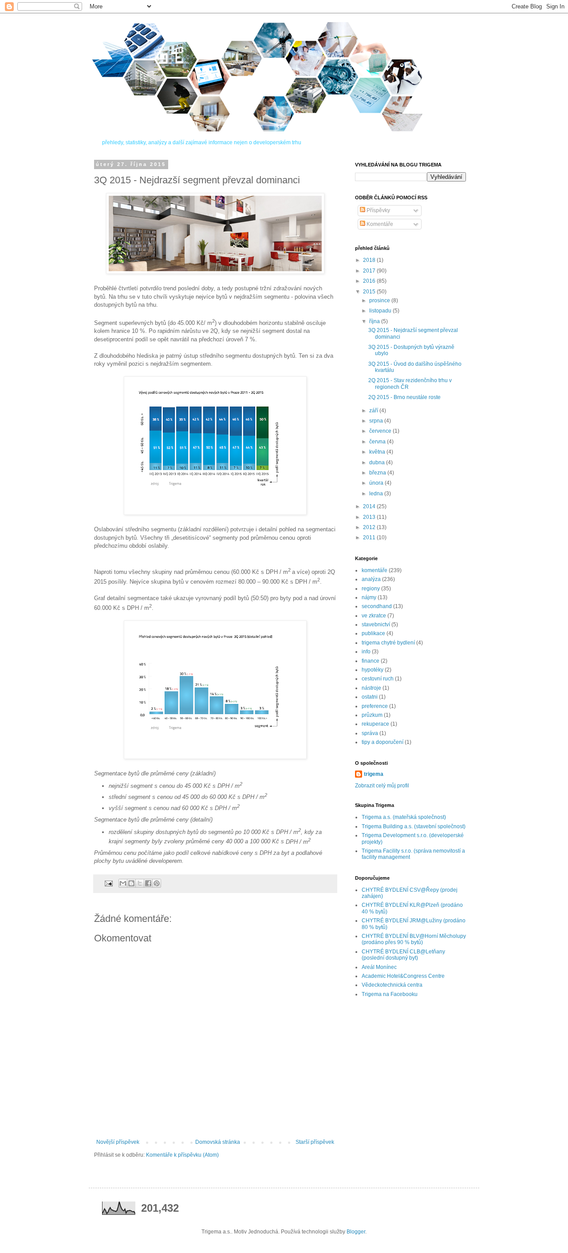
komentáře (374, 570)
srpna (376, 421)
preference (375, 706)
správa (370, 733)
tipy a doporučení (382, 742)
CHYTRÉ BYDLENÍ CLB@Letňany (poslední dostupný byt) (403, 955)
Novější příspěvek (117, 1142)
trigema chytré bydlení (388, 643)
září (374, 410)
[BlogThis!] (131, 883)
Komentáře (379, 224)
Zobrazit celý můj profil (382, 786)
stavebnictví (376, 624)
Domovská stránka (217, 1142)
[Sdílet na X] (139, 883)
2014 (370, 506)
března (378, 473)
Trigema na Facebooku (390, 994)
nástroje (371, 688)
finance (370, 661)
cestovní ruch (378, 679)
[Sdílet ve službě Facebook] (148, 883)
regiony (371, 588)
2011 (370, 537)
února (377, 483)
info (366, 651)
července (381, 431)
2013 (370, 517)
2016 (370, 281)
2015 (370, 292)
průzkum (372, 715)
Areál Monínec (379, 967)
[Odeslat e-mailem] (122, 883)
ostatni (370, 697)
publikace (373, 633)
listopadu (381, 311)
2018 (370, 260)
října (375, 321)
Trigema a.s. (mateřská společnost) (404, 817)
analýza (371, 579)
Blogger (356, 1232)
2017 (370, 271)
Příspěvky (377, 210)
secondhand (377, 606)
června (378, 442)
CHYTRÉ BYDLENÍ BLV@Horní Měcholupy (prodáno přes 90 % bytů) (414, 939)
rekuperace (375, 724)
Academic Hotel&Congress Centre (403, 976)
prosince (380, 300)
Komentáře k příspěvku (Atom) (182, 1155)
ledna (376, 493)
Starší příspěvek (315, 1142)
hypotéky (372, 670)
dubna (377, 462)
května (378, 452)
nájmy (369, 597)
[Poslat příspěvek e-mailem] (108, 882)
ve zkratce (374, 616)
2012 (370, 527)
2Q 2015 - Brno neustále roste (404, 397)
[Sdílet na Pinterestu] (156, 883)
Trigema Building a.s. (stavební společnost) (413, 826)
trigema (373, 774)
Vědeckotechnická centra (392, 985)
